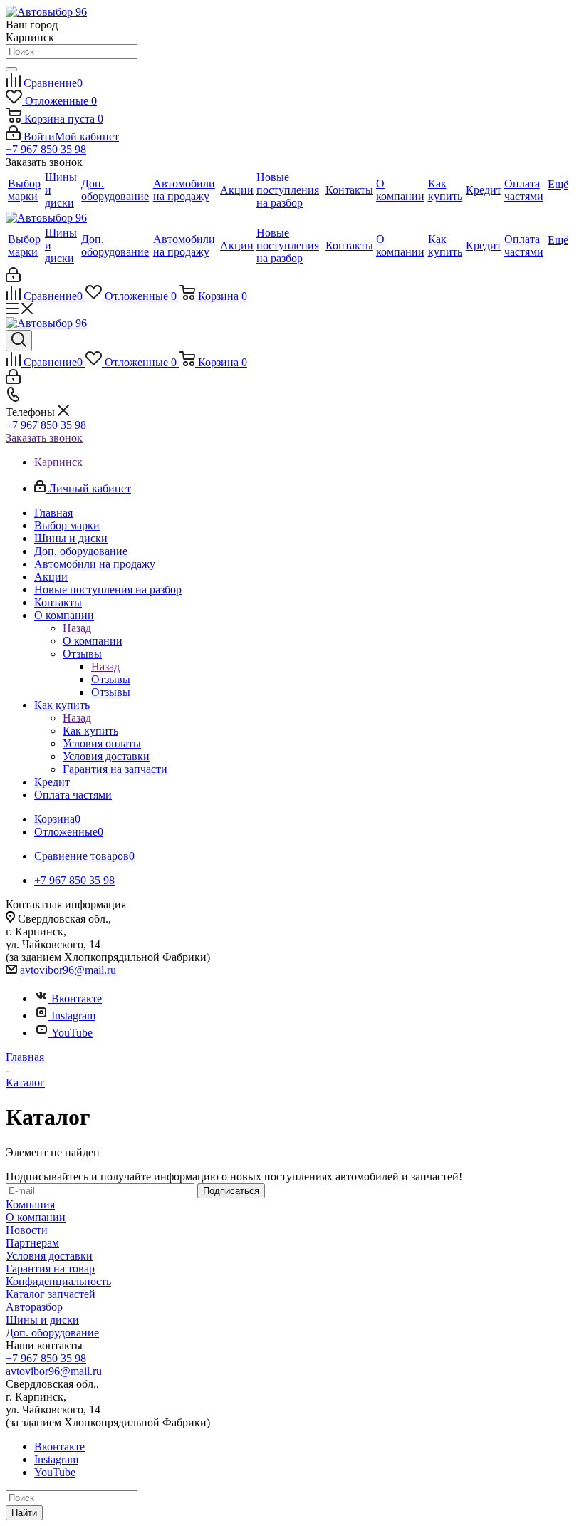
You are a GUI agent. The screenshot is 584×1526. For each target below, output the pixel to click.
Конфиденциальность (58, 1281)
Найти (24, 1512)
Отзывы (110, 679)
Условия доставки (49, 1256)
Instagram (73, 1015)
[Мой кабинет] (13, 278)
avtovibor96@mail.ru (68, 970)
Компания (30, 1204)
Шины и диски (42, 1320)
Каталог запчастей (50, 1294)
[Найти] (11, 69)
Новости (27, 1230)
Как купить (90, 731)
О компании (92, 641)
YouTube (72, 1033)
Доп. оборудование (52, 1333)
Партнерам (32, 1243)
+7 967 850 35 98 (46, 149)
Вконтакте (76, 998)
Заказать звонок (44, 438)
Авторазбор (34, 1307)
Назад (77, 628)
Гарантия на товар (50, 1268)
